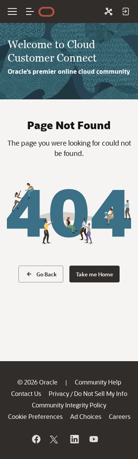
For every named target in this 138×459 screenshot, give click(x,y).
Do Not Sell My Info (100, 393)
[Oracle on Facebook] (36, 439)
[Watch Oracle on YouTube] (93, 439)
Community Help (98, 382)
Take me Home (94, 274)
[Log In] (125, 11)
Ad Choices (85, 416)
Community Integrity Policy (69, 405)
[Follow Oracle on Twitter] (55, 439)
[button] (29, 11)
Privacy (59, 393)
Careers (119, 416)
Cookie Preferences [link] (35, 416)
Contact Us (26, 393)
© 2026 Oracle (37, 382)
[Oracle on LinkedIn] (74, 439)
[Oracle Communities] (108, 11)
